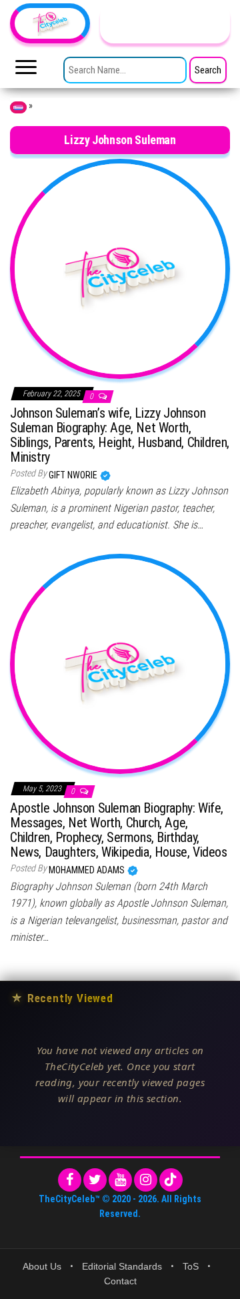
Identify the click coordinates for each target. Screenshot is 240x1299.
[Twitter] (95, 1180)
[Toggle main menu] (26, 70)
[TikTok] (171, 1180)
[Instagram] (145, 1180)
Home (18, 107)
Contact (120, 1281)
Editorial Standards (122, 1266)
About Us (42, 1266)
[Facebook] (69, 1180)
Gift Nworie (74, 475)
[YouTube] (120, 1180)
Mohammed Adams (88, 870)
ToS (191, 1266)
